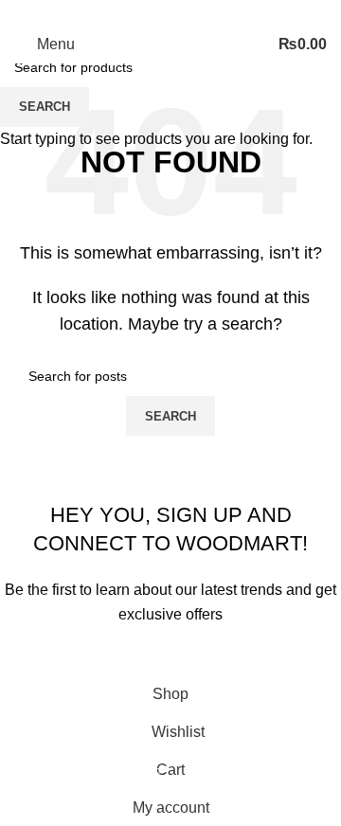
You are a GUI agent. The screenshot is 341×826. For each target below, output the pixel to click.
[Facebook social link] (125, 13)
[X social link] (147, 13)
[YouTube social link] (193, 13)
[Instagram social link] (170, 13)
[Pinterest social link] (216, 13)
